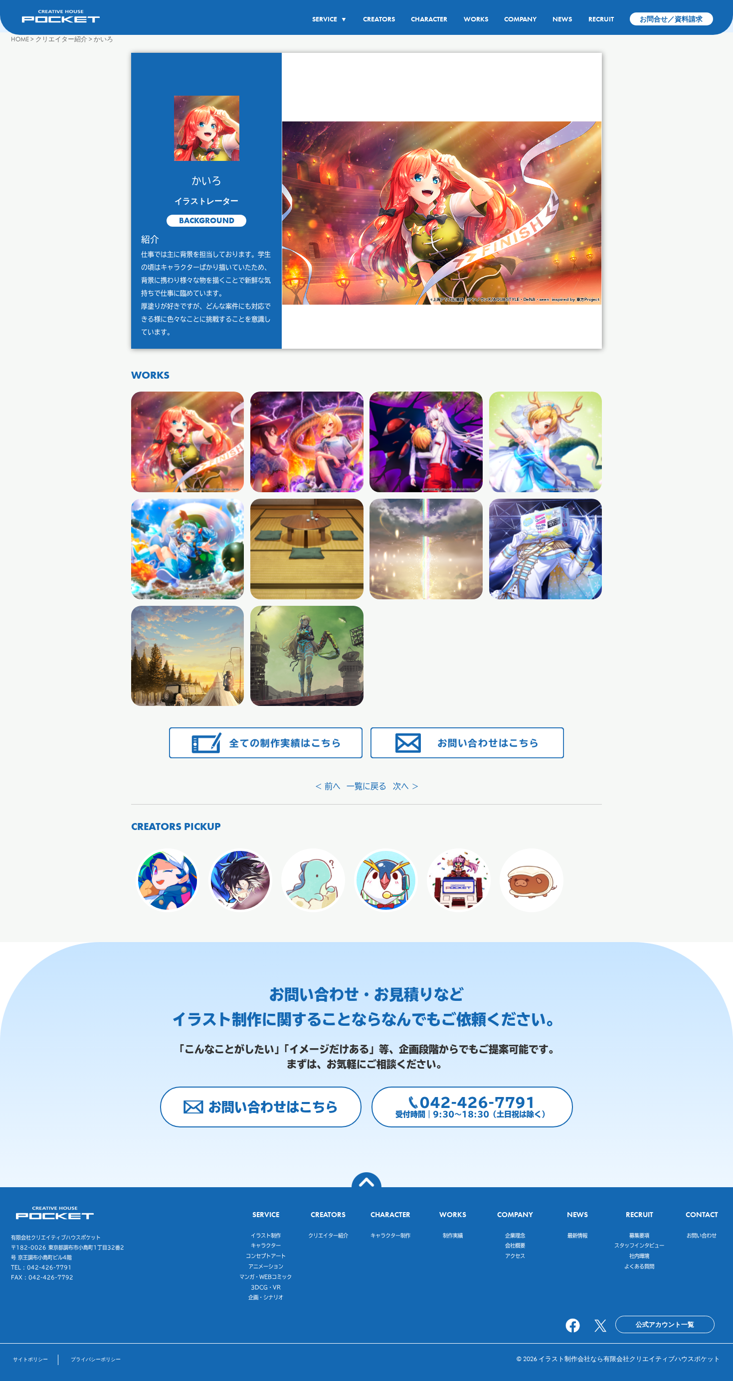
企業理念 (515, 1235)
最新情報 (577, 1235)
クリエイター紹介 (328, 1235)
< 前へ (328, 786)
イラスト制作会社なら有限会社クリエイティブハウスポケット (629, 1359)
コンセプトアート (266, 1255)
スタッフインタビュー (639, 1245)
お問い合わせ (702, 1235)
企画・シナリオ (265, 1297)
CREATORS (379, 18)
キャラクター (266, 1245)
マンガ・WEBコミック (265, 1276)
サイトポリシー (30, 1359)
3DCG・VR (266, 1287)
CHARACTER (429, 18)
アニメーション (265, 1266)
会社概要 (515, 1245)
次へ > (405, 786)
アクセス (515, 1255)
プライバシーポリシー (96, 1359)
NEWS (562, 18)
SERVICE (329, 18)
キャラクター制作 (390, 1235)
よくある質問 (639, 1266)
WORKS (476, 18)
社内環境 (639, 1255)
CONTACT (702, 1214)
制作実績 (453, 1235)
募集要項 (639, 1235)
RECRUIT (601, 18)
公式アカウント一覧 (665, 1324)
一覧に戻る (366, 786)
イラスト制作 (266, 1235)
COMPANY (520, 18)
